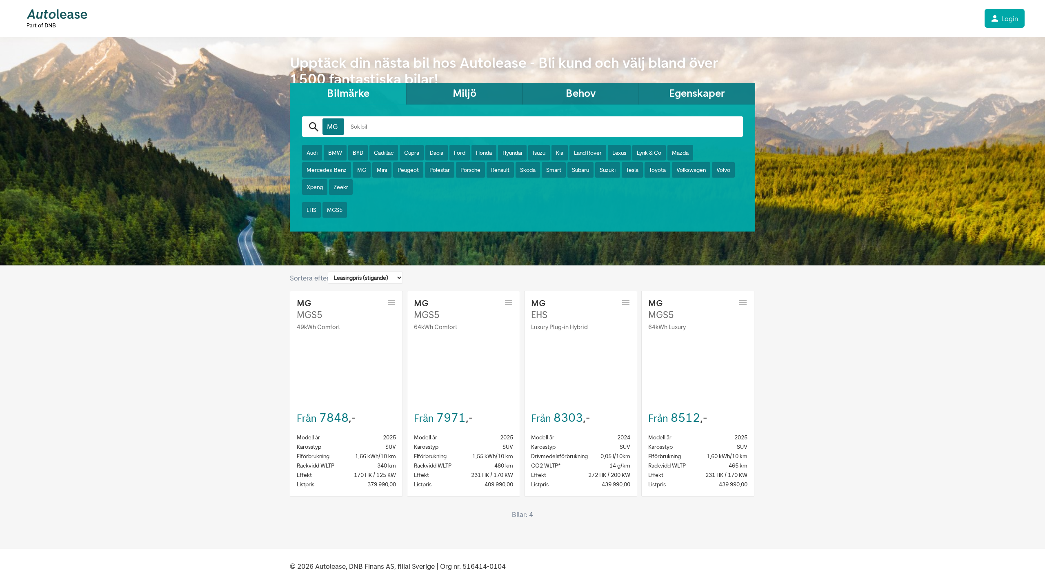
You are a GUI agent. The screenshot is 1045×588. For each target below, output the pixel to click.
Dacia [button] (436, 152)
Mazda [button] (680, 152)
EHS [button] (311, 210)
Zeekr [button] (341, 187)
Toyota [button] (657, 170)
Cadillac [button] (384, 152)
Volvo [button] (723, 170)
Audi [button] (312, 152)
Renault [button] (500, 170)
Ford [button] (459, 152)
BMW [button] (335, 152)
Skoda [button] (528, 170)
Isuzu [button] (539, 152)
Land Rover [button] (588, 152)
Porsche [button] (470, 170)
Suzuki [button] (608, 170)
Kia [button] (559, 152)
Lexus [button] (619, 152)
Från (306, 418)
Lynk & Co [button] (649, 152)
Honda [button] (484, 152)
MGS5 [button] (334, 210)
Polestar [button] (439, 170)
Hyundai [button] (512, 152)
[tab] (348, 94)
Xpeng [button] (315, 187)
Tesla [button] (632, 170)
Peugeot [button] (408, 170)
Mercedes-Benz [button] (327, 170)
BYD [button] (358, 152)
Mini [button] (382, 170)
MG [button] (361, 170)
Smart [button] (553, 170)
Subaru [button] (580, 170)
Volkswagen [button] (691, 170)
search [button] (313, 127)
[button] (333, 126)
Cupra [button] (411, 152)
